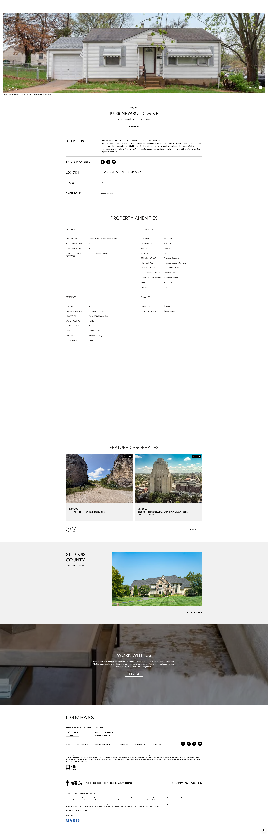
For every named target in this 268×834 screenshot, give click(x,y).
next (15, 87)
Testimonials (139, 744)
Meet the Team (82, 744)
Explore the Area (194, 612)
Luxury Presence (125, 783)
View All (192, 529)
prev (10, 87)
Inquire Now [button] (134, 126)
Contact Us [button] (134, 674)
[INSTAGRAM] (183, 744)
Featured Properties (103, 744)
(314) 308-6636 (72, 732)
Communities (123, 744)
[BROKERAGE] (200, 744)
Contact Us (156, 744)
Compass (110, 755)
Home (68, 744)
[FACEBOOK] (189, 744)
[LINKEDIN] (194, 744)
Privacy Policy (196, 783)
